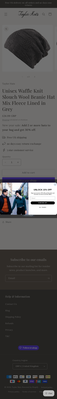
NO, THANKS (42, 207)
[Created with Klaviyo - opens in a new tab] (28, 215)
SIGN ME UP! (42, 202)
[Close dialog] (55, 184)
